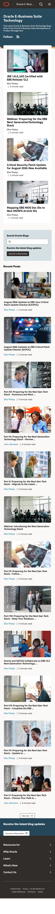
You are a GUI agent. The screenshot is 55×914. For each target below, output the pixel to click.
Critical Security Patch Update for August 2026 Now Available (27, 166)
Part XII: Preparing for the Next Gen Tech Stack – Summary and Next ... (26, 393)
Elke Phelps (12, 83)
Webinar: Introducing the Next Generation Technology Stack (26, 527)
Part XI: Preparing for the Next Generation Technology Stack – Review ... (27, 438)
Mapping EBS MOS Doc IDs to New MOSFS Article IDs (26, 209)
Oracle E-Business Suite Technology (26, 4)
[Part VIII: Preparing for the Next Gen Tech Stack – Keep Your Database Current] (27, 599)
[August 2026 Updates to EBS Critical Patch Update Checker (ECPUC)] (27, 330)
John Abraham (11, 444)
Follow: (8, 37)
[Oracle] (6, 4)
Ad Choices (31, 892)
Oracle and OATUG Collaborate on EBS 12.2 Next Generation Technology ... (27, 662)
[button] (41, 4)
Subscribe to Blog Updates (18, 254)
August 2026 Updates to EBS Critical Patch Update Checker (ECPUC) (27, 348)
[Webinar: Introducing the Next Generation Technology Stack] (27, 509)
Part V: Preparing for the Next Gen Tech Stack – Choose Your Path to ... (25, 796)
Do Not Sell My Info (37, 889)
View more (25, 816)
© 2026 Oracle (15, 889)
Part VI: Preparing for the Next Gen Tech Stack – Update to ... (25, 751)
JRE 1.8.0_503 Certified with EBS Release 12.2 (25, 78)
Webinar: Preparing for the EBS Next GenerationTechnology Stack (27, 122)
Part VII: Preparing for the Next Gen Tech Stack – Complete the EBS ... (26, 706)
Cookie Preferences (18, 892)
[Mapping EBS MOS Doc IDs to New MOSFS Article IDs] (27, 192)
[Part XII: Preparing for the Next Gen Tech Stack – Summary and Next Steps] (27, 375)
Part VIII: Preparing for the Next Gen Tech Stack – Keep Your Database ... (26, 617)
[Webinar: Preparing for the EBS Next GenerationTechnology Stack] (27, 103)
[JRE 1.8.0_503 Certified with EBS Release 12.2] (27, 61)
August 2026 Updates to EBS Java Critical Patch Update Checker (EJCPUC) (26, 303)
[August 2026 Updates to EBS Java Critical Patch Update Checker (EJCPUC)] (27, 285)
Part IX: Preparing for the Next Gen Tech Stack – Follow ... (25, 572)
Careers (40, 892)
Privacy (25, 889)
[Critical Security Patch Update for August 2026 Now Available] (27, 149)
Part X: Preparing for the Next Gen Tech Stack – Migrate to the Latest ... (25, 482)
